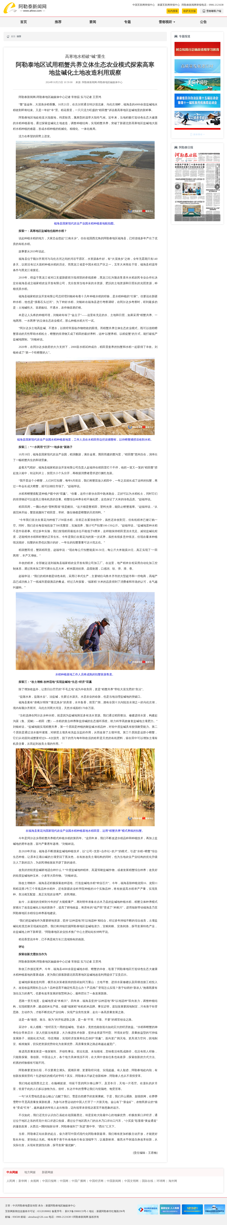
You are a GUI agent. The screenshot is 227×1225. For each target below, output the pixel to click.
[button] (178, 187)
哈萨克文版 (189, 11)
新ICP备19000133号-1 (77, 1211)
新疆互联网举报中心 (168, 4)
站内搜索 (173, 11)
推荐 (58, 22)
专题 (127, 22)
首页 (23, 22)
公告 (203, 22)
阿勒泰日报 (186, 147)
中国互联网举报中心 (144, 4)
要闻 (92, 22)
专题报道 (184, 36)
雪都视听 (165, 22)
